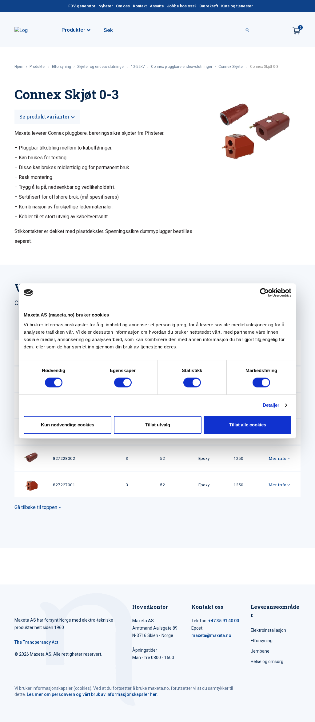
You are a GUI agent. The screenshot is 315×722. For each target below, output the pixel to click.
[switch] (123, 382)
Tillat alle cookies (247, 424)
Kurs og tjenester (237, 6)
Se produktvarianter (45, 116)
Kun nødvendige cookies (67, 424)
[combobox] (176, 30)
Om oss (123, 6)
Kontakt (140, 6)
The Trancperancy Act (36, 642)
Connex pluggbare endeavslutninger (181, 66)
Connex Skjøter (231, 66)
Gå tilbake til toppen (36, 507)
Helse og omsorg (267, 661)
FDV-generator (81, 6)
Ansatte (157, 6)
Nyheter (105, 6)
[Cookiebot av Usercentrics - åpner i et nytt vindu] (264, 292)
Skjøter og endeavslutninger (101, 66)
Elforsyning (61, 66)
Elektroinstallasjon (268, 630)
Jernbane (260, 651)
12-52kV (138, 66)
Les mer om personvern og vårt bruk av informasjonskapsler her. (92, 694)
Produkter (38, 66)
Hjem (18, 66)
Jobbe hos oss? (181, 6)
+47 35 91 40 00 (223, 620)
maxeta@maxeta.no (211, 635)
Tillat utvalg (157, 424)
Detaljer (271, 405)
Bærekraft (208, 6)
